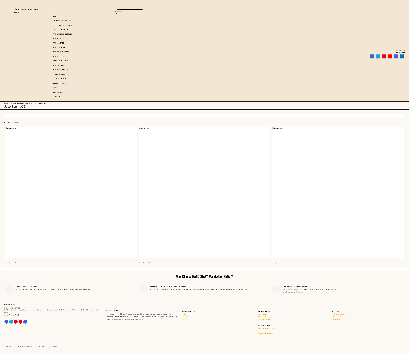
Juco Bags (8, 261)
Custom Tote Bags (60, 29)
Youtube (20, 322)
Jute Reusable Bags (61, 52)
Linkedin (30, 322)
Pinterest (16, 322)
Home (55, 16)
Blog (55, 88)
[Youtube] (390, 56)
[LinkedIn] (402, 56)
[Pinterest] (384, 56)
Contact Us (57, 92)
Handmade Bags (59, 83)
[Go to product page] (71, 192)
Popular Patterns (60, 61)
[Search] (141, 12)
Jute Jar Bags (58, 43)
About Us (56, 96)
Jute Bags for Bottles (62, 34)
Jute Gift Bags (59, 65)
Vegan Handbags (59, 74)
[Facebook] (372, 56)
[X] (378, 56)
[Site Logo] (27, 10)
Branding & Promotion (62, 20)
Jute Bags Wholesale (61, 70)
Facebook (6, 322)
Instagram (25, 322)
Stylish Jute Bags (60, 79)
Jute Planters (59, 38)
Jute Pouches (58, 56)
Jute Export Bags (60, 47)
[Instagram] (396, 56)
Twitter (11, 322)
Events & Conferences (62, 25)
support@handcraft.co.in (11, 315)
